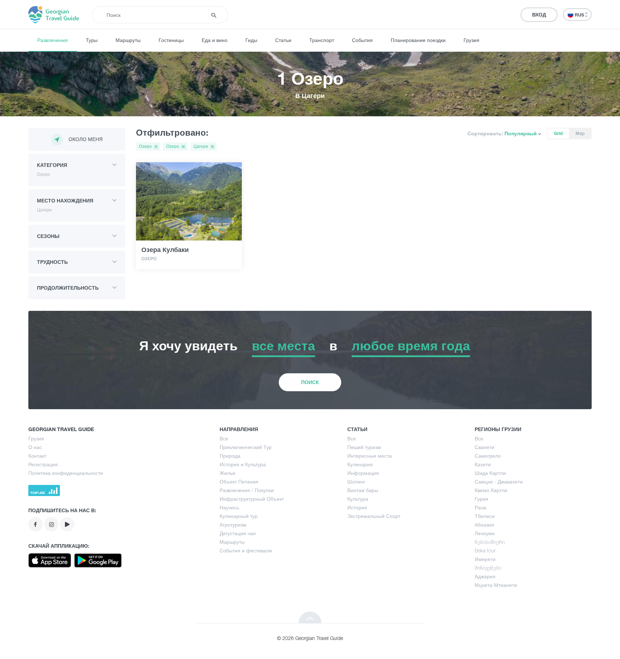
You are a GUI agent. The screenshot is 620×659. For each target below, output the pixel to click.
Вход (539, 14)
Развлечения (52, 40)
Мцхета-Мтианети (496, 585)
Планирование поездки (418, 40)
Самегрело (488, 456)
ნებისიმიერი (490, 542)
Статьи (283, 40)
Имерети (485, 559)
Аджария (485, 576)
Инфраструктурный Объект (252, 499)
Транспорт (321, 40)
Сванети (484, 447)
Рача (480, 507)
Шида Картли (490, 473)
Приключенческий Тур (246, 447)
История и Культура (243, 464)
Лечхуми (485, 533)
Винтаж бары (362, 490)
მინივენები (488, 568)
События (362, 40)
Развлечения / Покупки (247, 490)
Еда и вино (214, 40)
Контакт (37, 456)
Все (224, 438)
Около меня (86, 139)
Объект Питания (239, 481)
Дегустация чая (238, 533)
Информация (363, 473)
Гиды (251, 40)
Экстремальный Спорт (373, 516)
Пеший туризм (364, 447)
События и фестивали (246, 550)
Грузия (471, 40)
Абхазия (484, 525)
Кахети (483, 464)
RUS (580, 15)
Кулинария (360, 464)
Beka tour (485, 550)
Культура (357, 499)
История (357, 507)
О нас (35, 447)
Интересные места (369, 456)
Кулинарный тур (239, 516)
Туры (92, 40)
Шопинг (356, 481)
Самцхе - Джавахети (499, 481)
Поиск (310, 382)
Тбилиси (485, 516)
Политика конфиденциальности (65, 473)
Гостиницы (171, 40)
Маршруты (128, 40)
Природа (230, 456)
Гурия (481, 499)
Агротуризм (233, 525)
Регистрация (43, 464)
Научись (229, 507)
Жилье (227, 473)
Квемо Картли (491, 490)
